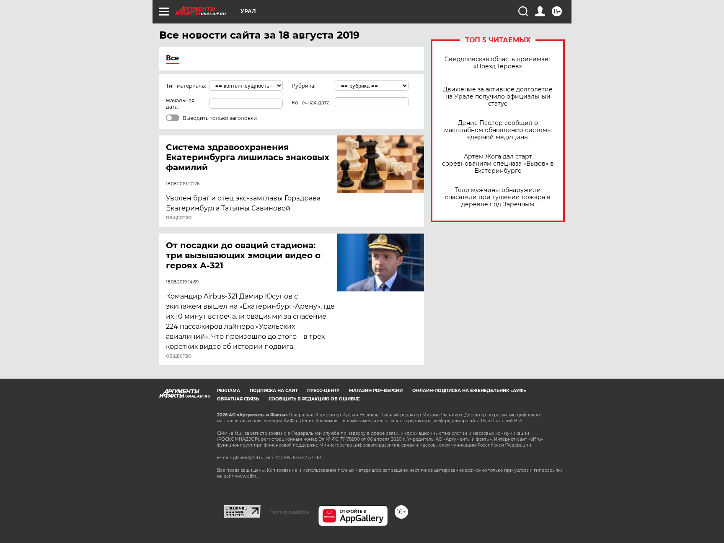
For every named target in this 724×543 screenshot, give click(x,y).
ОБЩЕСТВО (178, 218)
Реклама (228, 390)
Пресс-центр (323, 390)
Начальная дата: (180, 103)
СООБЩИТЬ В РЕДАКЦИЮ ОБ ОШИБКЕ (314, 399)
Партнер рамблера (289, 511)
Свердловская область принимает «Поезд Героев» (498, 63)
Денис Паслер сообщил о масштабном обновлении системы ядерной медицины (498, 130)
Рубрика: (303, 86)
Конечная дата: (311, 102)
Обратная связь (238, 399)
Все (172, 58)
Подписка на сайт (273, 390)
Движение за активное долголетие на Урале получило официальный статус (498, 96)
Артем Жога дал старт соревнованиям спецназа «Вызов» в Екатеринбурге (498, 163)
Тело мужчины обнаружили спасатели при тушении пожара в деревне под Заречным (498, 197)
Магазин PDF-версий (376, 390)
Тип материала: (186, 86)
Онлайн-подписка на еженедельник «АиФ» (469, 390)
